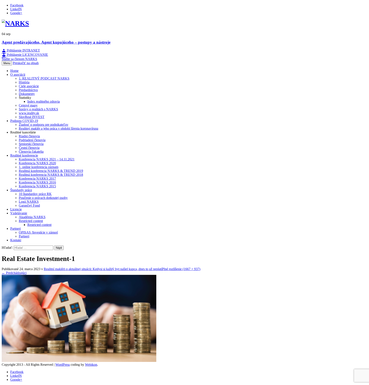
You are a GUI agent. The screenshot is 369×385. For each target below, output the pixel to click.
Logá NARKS (29, 201)
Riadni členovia (29, 136)
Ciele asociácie (29, 86)
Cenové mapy (28, 105)
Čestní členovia (29, 148)
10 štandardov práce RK (35, 194)
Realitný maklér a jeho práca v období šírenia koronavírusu (58, 128)
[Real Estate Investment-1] (79, 361)
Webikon (91, 364)
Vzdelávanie (18, 213)
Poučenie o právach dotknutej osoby (43, 198)
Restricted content (31, 221)
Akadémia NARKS (32, 217)
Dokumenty (27, 94)
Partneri (15, 228)
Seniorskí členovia (31, 144)
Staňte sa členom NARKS (19, 59)
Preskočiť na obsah (26, 63)
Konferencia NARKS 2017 (37, 178)
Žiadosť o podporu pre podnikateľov (43, 124)
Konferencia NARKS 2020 (37, 163)
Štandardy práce (21, 190)
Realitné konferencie (24, 155)
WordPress (62, 364)
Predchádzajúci (14, 273)
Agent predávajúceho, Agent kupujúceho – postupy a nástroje (56, 42)
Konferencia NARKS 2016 (37, 182)
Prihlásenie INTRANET (23, 50)
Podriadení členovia (32, 140)
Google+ (16, 13)
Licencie (16, 209)
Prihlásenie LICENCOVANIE (27, 54)
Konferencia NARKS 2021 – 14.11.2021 (47, 159)
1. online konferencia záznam (38, 167)
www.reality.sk (29, 113)
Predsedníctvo (28, 90)
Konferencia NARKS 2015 (37, 186)
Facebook (16, 5)
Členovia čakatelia (31, 151)
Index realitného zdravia (43, 101)
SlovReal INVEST (31, 117)
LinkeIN (16, 9)
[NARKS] (15, 23)
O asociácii (17, 74)
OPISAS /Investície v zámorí (38, 232)
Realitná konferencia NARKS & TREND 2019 (51, 171)
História (24, 82)
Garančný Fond (29, 205)
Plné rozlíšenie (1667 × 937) (181, 269)
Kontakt (15, 240)
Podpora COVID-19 (24, 121)
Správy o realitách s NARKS (38, 109)
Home (14, 71)
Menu (6, 63)
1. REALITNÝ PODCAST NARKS (44, 78)
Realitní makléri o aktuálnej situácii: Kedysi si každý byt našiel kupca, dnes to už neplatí (103, 269)
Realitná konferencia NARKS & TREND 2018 (51, 174)
